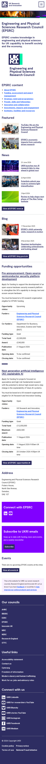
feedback (20, 587)
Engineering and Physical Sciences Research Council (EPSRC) (29, 316)
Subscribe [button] (9, 547)
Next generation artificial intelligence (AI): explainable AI (23, 372)
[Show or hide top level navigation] (41, 4)
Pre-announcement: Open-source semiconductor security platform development (21, 276)
